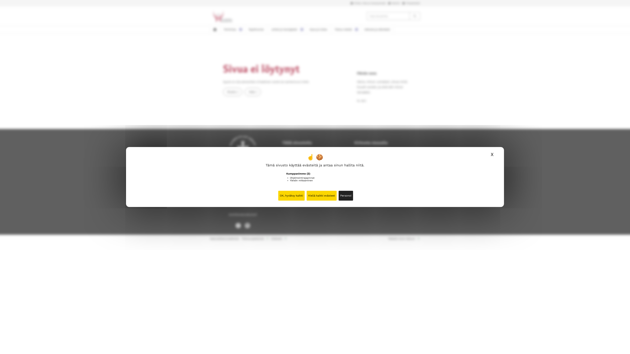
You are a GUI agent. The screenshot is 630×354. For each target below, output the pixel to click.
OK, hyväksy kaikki (291, 195)
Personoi (345, 195)
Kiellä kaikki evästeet (321, 195)
